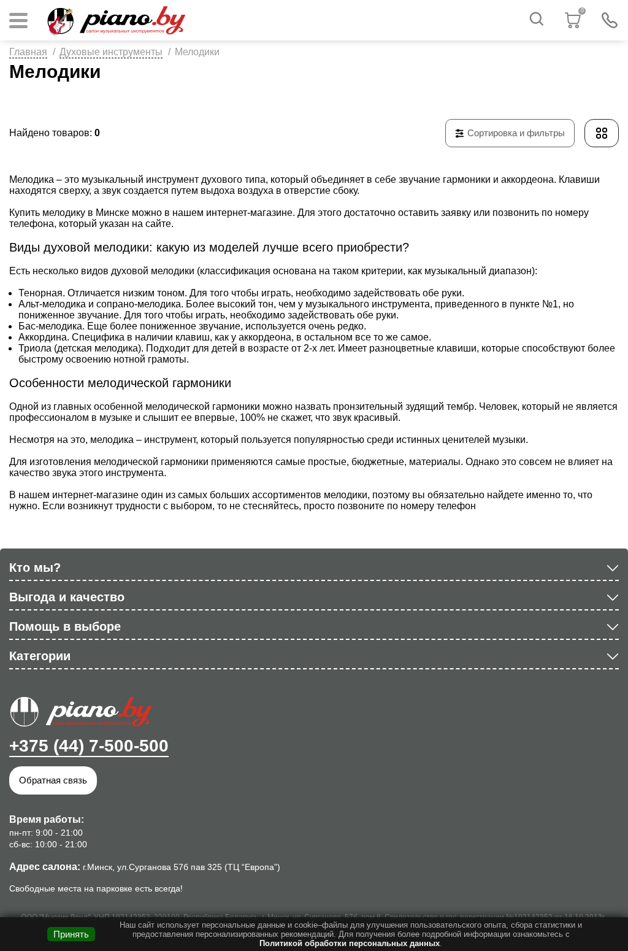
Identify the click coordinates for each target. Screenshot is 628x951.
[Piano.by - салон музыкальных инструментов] (115, 20)
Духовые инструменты (111, 52)
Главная (28, 52)
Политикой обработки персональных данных (349, 943)
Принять (71, 934)
